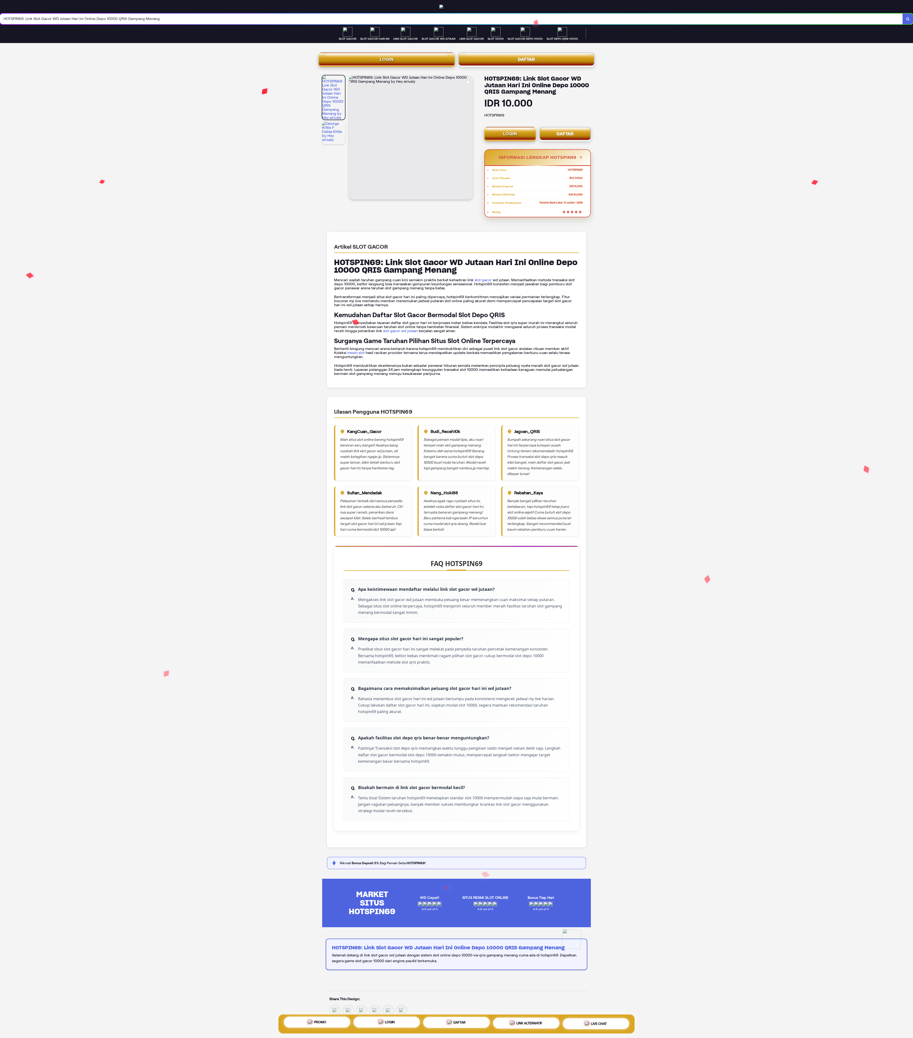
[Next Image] (469, 138)
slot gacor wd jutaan (400, 331)
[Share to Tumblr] (401, 1010)
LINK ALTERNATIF (529, 1022)
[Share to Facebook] (348, 1010)
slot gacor (483, 280)
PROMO (320, 1023)
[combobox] (451, 19)
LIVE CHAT (599, 1022)
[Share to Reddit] (388, 1010)
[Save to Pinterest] (375, 1010)
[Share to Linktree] (361, 1010)
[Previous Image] (352, 138)
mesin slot (356, 353)
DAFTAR (526, 59)
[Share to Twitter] (335, 1010)
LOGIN (387, 59)
